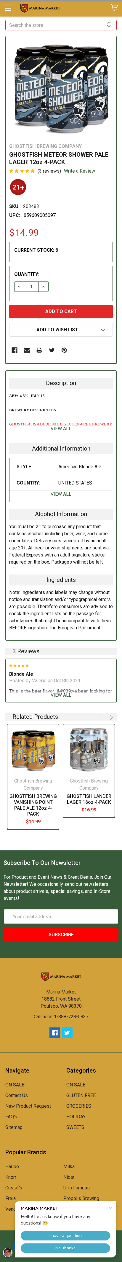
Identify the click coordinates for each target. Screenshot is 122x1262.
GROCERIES (78, 1106)
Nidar (68, 1177)
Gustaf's (13, 1188)
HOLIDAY (76, 1116)
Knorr (10, 1177)
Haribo (12, 1166)
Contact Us (16, 1095)
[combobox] (61, 25)
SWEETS (75, 1127)
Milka (69, 1166)
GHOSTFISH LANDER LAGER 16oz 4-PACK (89, 799)
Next (110, 717)
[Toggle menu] (8, 8)
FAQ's (11, 1116)
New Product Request (28, 1106)
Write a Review (79, 171)
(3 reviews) (49, 171)
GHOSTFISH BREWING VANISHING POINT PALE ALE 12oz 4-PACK (33, 805)
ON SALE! (15, 1085)
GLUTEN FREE (81, 1095)
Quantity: (26, 274)
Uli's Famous (76, 1188)
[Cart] (116, 8)
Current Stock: (36, 250)
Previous (101, 717)
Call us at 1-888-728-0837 (61, 1016)
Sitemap (14, 1127)
